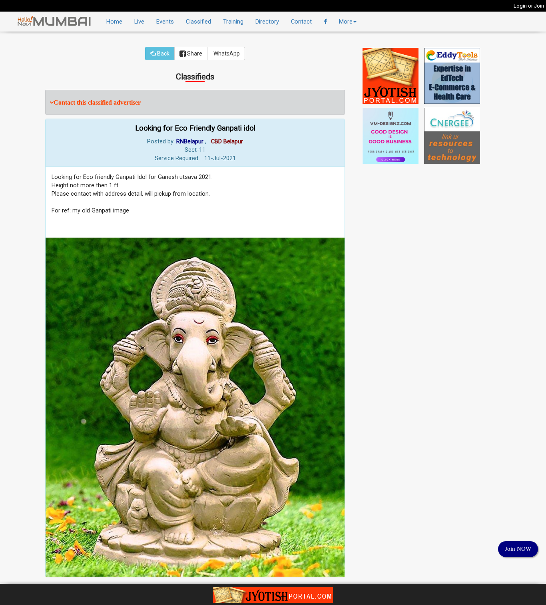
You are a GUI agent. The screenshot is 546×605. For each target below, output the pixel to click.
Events (165, 21)
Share (194, 53)
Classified (198, 21)
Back (162, 53)
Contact (301, 21)
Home (114, 21)
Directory (267, 21)
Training (233, 21)
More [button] (346, 21)
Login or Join (529, 6)
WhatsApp (226, 53)
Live (139, 21)
